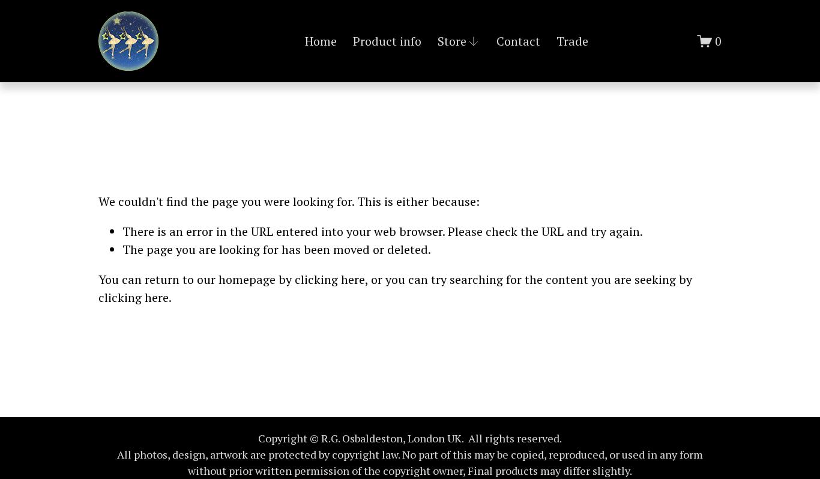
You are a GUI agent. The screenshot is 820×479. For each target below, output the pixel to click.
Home (321, 41)
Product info (387, 41)
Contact (518, 41)
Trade (572, 41)
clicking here (330, 279)
